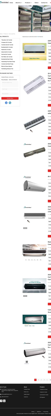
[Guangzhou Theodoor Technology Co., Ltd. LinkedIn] (4, 401)
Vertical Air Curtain (6, 54)
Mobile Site (39, 411)
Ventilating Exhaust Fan (7, 68)
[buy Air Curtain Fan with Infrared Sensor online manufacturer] (34, 187)
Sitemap (32, 411)
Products (6, 33)
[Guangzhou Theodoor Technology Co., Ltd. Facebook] (1, 401)
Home (1, 33)
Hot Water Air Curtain (6, 56)
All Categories (42, 397)
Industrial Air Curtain (6, 52)
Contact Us (26, 396)
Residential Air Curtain (7, 47)
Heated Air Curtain (6, 49)
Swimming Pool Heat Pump (8, 61)
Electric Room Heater (6, 66)
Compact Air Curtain (6, 42)
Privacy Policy (45, 411)
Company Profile (27, 389)
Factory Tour (26, 391)
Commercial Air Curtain (7, 44)
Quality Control (26, 394)
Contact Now (10, 98)
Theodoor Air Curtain (6, 40)
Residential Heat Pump (7, 59)
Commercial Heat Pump (7, 64)
